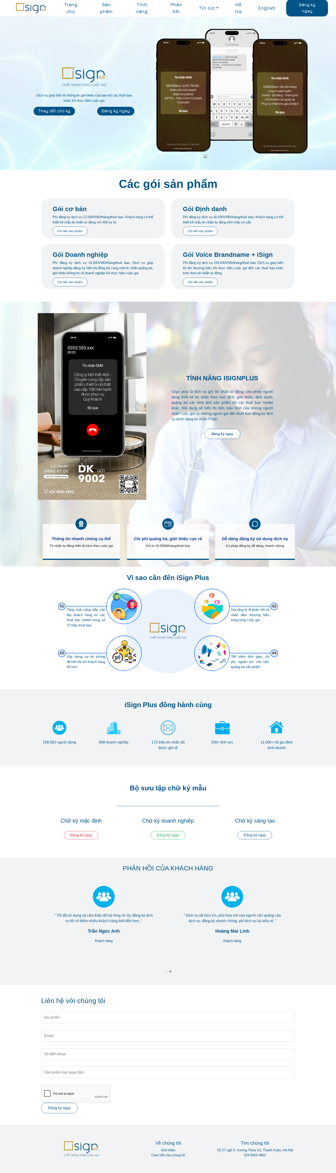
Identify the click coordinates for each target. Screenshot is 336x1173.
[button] (166, 971)
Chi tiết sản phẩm (70, 231)
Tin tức (207, 8)
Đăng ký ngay (116, 111)
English (266, 8)
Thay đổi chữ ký (54, 111)
